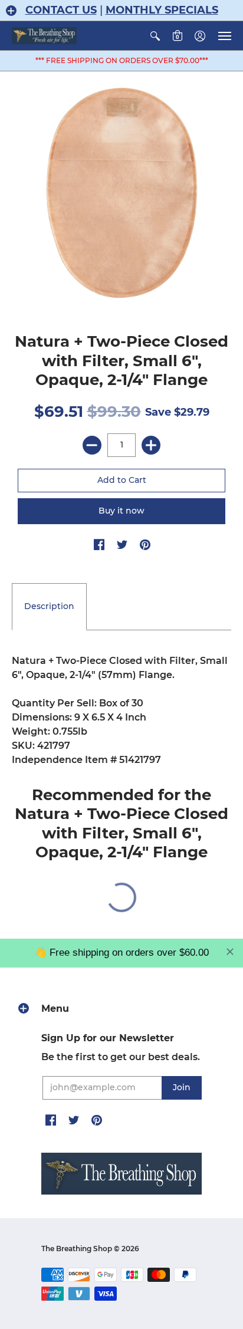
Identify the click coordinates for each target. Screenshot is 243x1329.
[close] (230, 951)
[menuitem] (155, 35)
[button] (11, 10)
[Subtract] (92, 445)
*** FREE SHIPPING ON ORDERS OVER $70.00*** (121, 60)
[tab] (49, 606)
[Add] (151, 445)
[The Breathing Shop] (44, 35)
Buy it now (121, 510)
